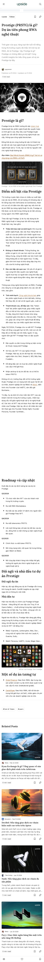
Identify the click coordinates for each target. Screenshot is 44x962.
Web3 (35, 385)
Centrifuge (10, 690)
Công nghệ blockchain (27, 295)
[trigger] (40, 4)
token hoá (35, 126)
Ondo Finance (11, 680)
